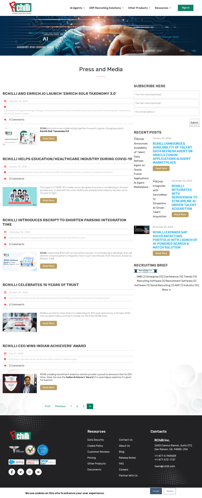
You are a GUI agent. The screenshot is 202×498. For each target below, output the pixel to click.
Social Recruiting (160, 285)
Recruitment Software (60, 298)
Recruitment (46, 172)
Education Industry (72, 172)
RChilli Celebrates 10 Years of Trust (41, 285)
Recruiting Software (149, 280)
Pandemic (87, 172)
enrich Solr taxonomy (65, 110)
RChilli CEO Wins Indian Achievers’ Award (44, 346)
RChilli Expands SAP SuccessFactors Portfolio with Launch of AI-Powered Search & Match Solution (175, 239)
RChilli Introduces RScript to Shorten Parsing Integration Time (64, 222)
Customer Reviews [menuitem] (98, 451)
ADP (177, 285)
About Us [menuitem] (124, 445)
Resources (161, 7)
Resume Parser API (61, 238)
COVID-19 (57, 172)
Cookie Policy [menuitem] (95, 445)
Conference (171, 276)
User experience (122, 110)
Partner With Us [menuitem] (128, 475)
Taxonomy (49, 110)
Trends (188, 276)
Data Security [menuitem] (95, 439)
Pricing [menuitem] (91, 457)
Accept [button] (156, 491)
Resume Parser (32, 172)
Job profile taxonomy (102, 110)
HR (22, 172)
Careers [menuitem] (123, 469)
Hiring (19, 110)
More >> (166, 289)
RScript (74, 238)
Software (140, 285)
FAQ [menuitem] (121, 463)
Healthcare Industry (103, 172)
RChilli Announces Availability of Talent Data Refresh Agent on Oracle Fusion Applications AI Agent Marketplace (173, 153)
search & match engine (98, 298)
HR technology (28, 238)
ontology (38, 110)
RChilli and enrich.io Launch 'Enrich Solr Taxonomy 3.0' (59, 93)
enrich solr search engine (16, 113)
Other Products (138, 7)
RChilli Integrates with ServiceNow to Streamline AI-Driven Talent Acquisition (184, 197)
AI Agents (76, 7)
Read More (48, 138)
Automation (10, 110)
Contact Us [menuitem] (125, 439)
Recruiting (28, 110)
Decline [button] (169, 491)
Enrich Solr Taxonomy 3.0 (54, 131)
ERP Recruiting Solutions (105, 7)
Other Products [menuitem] (96, 463)
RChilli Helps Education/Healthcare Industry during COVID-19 (67, 159)
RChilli (43, 128)
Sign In (185, 7)
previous (60, 406)
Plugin (82, 238)
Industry (189, 285)
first (47, 406)
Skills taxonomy (83, 110)
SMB (139, 276)
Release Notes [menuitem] (127, 457)
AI (38, 359)
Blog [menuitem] (121, 451)
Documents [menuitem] (94, 469)
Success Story (79, 298)
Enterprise (152, 276)
